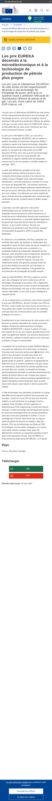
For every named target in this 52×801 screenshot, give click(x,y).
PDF (28, 476)
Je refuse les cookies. (26, 797)
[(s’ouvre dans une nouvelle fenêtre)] (10, 9)
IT (24, 48)
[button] (36, 10)
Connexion (30, 10)
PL (30, 48)
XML (28, 469)
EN (9, 48)
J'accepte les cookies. (26, 791)
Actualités (18, 25)
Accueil (5, 25)
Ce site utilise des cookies (17, 782)
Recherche (41, 10)
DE (4, 48)
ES (14, 48)
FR (19, 48)
